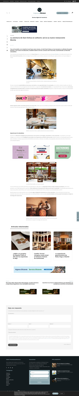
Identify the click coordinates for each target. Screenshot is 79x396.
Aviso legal (17, 1)
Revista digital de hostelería (39, 17)
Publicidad (12, 1)
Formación (32, 21)
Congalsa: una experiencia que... (63, 371)
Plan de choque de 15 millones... (63, 363)
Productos (9, 21)
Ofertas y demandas (48, 21)
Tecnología (26, 21)
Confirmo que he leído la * (39, 378)
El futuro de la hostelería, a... (63, 378)
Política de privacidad (31, 1)
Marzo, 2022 (12, 45)
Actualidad (15, 21)
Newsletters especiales (67, 21)
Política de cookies (23, 1)
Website (51, 323)
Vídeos (41, 21)
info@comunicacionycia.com (48, 338)
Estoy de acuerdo (12, 332)
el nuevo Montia (55, 54)
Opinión (55, 21)
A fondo (21, 21)
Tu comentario (11, 313)
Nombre (9, 323)
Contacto (38, 1)
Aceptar (55, 393)
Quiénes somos (6, 1)
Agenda (36, 21)
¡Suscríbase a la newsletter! (62, 13)
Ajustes (61, 393)
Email (30, 323)
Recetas (59, 21)
